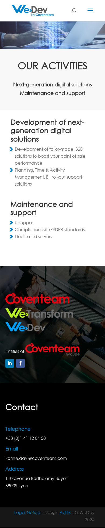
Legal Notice (27, 512)
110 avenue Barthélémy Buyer (36, 478)
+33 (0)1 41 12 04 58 (25, 438)
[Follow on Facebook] (20, 363)
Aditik (65, 512)
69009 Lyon (16, 485)
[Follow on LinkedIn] (9, 363)
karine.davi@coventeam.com (36, 458)
